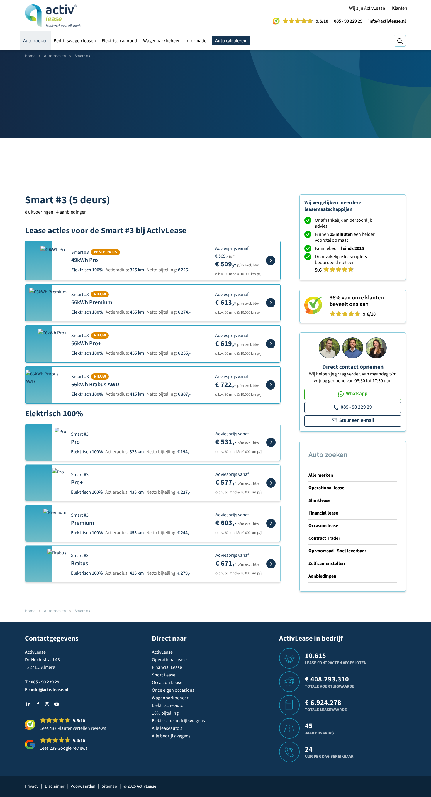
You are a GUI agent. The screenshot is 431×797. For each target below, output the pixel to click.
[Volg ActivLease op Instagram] (47, 704)
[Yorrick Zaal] (352, 347)
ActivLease (162, 652)
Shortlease (319, 500)
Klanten (399, 8)
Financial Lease (167, 667)
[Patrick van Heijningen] (329, 347)
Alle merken (320, 475)
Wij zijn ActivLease (367, 8)
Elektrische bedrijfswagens (178, 721)
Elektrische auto (168, 705)
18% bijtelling (165, 713)
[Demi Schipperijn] (376, 347)
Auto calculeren (230, 41)
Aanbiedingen (322, 576)
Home (30, 56)
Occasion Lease (167, 682)
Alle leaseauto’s (167, 728)
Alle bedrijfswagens (171, 736)
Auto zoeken (35, 41)
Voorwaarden (83, 786)
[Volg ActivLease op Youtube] (56, 704)
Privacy (31, 786)
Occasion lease (323, 525)
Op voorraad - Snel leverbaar (337, 551)
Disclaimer (54, 786)
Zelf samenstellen (326, 563)
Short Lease (163, 675)
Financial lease (323, 513)
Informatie (196, 41)
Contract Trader (324, 538)
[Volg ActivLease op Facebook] (37, 704)
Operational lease (326, 488)
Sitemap (109, 786)
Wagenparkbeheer (161, 41)
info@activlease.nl (387, 21)
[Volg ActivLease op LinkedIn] (28, 704)
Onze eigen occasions (173, 690)
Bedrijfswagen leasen (75, 41)
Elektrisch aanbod (119, 41)
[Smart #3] (270, 260)
